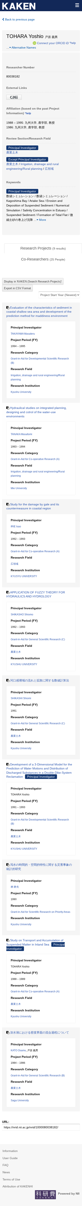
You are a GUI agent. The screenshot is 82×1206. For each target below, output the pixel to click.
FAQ (5, 1165)
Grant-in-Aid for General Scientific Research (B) (38, 1075)
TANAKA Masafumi (21, 434)
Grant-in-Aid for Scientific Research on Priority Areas (40, 911)
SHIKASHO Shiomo (22, 614)
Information (10, 1151)
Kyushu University (21, 392)
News (6, 1172)
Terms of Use (11, 1179)
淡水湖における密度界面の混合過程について (39, 1032)
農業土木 (12, 152)
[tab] (43, 248)
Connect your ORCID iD (53, 43)
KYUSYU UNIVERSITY (24, 576)
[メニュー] (77, 5)
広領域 (49, 168)
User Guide (10, 1158)
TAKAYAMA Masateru (23, 333)
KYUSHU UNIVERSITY (24, 664)
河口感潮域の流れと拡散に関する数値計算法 (39, 680)
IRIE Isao (16, 526)
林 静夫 (15, 886)
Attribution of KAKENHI (18, 1186)
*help (73, 42)
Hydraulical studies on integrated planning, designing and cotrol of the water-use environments (36, 412)
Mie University (19, 488)
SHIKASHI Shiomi (21, 698)
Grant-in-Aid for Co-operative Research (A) (35, 459)
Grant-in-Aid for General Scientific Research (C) (38, 639)
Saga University (20, 1100)
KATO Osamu (18, 1050)
